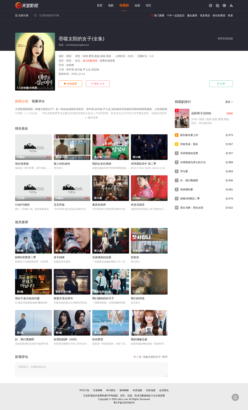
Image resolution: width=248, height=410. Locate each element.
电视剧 (124, 5)
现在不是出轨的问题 (27, 298)
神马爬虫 (111, 390)
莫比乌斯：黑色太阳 (191, 207)
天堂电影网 (27, 5)
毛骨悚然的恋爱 (101, 257)
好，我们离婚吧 (24, 339)
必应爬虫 (164, 390)
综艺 (148, 5)
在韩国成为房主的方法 (193, 162)
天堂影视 (88, 395)
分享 (221, 83)
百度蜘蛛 (97, 390)
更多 (229, 101)
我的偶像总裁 (139, 339)
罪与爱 (184, 171)
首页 (99, 5)
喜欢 (97, 83)
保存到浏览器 (225, 38)
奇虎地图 (137, 390)
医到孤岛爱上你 (189, 135)
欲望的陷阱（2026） (66, 339)
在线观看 (70, 83)
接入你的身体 (62, 163)
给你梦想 (97, 339)
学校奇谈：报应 (189, 144)
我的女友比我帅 (101, 163)
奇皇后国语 (138, 204)
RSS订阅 (84, 390)
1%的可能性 (22, 204)
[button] (23, 101)
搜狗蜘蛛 (124, 390)
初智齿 (135, 257)
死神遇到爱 (186, 189)
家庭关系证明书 (63, 298)
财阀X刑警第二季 (25, 257)
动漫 (137, 5)
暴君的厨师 (99, 204)
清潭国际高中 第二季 (143, 163)
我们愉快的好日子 (103, 298)
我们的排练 (138, 298)
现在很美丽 (22, 163)
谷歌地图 (150, 390)
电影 (111, 5)
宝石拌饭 (59, 204)
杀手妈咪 (59, 257)
